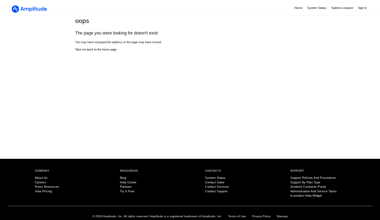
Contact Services (217, 186)
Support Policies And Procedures (313, 177)
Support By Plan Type (305, 182)
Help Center (128, 182)
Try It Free (127, 191)
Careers (40, 182)
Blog (123, 177)
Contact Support (216, 191)
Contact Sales (215, 182)
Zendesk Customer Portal (308, 186)
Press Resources (47, 186)
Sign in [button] (362, 8)
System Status (316, 8)
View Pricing (43, 191)
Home (298, 8)
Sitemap (282, 216)
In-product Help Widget (306, 195)
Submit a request (342, 8)
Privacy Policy (261, 216)
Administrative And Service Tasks (313, 191)
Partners (126, 186)
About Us (41, 177)
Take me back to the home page (96, 49)
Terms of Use (237, 216)
